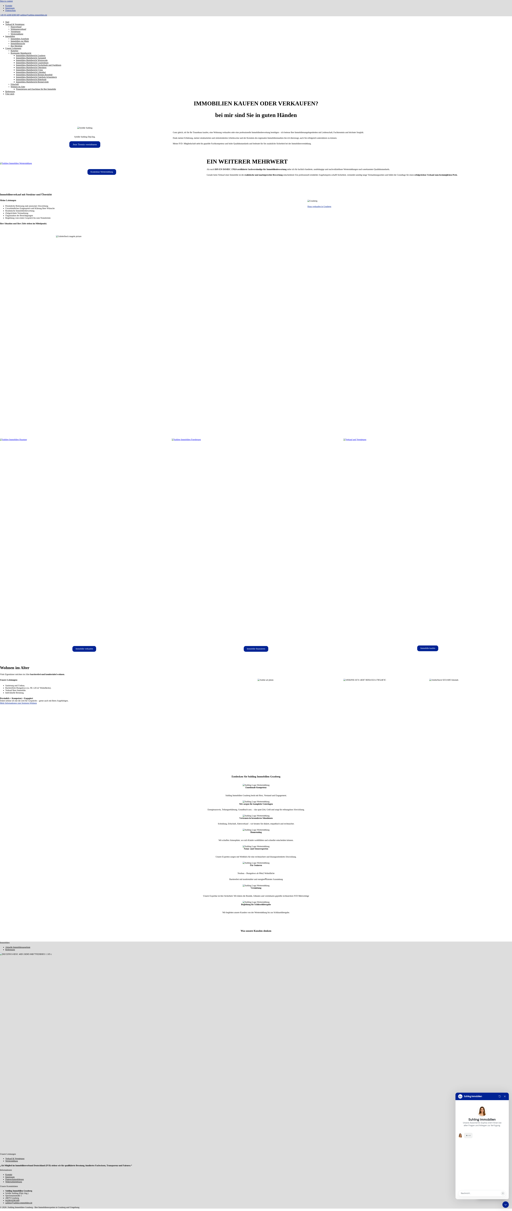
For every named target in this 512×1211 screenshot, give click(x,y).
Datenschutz (10, 10)
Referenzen (10, 91)
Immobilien (10, 36)
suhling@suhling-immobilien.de (33, 15)
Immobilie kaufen (427, 648)
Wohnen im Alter (18, 87)
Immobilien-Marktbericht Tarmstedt (31, 58)
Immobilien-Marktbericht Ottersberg (31, 67)
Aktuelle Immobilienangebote (17, 947)
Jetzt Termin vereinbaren (85, 144)
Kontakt (8, 6)
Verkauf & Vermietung (14, 24)
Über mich (9, 94)
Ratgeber (14, 51)
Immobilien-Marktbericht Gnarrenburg (32, 63)
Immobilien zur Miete (20, 41)
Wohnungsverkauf (18, 29)
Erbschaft (15, 84)
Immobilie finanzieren (256, 649)
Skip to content (6, 1)
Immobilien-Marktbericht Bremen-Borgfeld (34, 75)
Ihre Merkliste (16, 46)
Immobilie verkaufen (84, 649)
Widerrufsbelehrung (13, 1182)
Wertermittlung (17, 34)
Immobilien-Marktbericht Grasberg (30, 55)
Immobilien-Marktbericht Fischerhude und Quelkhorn (38, 65)
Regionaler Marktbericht (21, 53)
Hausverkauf (16, 27)
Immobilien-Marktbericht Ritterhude (31, 79)
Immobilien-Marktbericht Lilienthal (31, 72)
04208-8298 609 (12, 1200)
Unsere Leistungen (13, 48)
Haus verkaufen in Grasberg (319, 206)
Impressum (10, 8)
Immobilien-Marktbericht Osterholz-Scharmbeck (36, 77)
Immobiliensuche (18, 43)
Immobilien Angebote (20, 39)
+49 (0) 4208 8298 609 (10, 15)
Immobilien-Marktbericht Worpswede (32, 60)
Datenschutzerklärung (14, 1179)
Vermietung (15, 31)
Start (7, 22)
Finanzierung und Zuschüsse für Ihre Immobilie (36, 89)
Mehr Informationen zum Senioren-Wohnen (18, 703)
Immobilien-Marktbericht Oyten (29, 70)
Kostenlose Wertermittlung (102, 172)
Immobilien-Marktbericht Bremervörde (32, 82)
